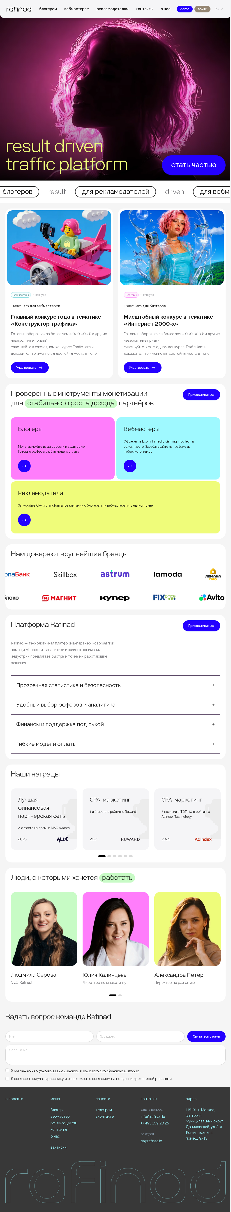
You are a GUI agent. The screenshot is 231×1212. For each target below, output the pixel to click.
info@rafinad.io (153, 1117)
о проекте (14, 1099)
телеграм (104, 1110)
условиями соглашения (59, 1070)
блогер (57, 1110)
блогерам (48, 9)
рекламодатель (64, 1123)
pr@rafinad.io (151, 1141)
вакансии (59, 1147)
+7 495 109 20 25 (155, 1123)
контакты (144, 9)
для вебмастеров (115, 191)
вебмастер (60, 1116)
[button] (115, 685)
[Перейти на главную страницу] (18, 9)
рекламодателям (113, 9)
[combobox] (217, 9)
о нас (165, 9)
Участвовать (26, 367)
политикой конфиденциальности (111, 1070)
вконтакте (105, 1116)
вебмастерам (76, 9)
